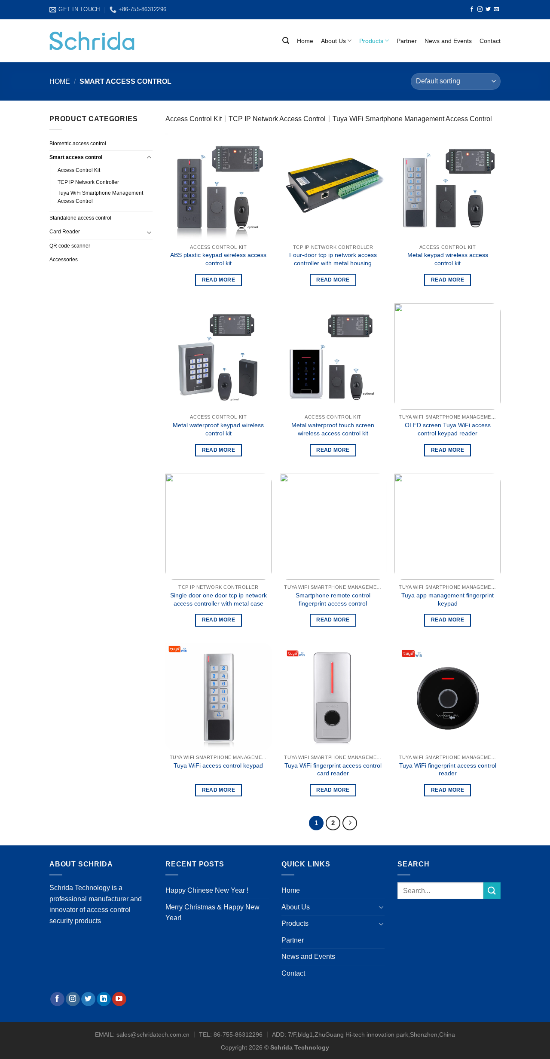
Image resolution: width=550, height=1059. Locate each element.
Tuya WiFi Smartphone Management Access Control (100, 197)
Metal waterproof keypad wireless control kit (218, 429)
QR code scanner (69, 246)
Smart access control (75, 157)
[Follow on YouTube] (119, 999)
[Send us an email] (496, 9)
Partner (407, 40)
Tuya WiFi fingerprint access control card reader (333, 769)
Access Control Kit (79, 170)
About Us (333, 40)
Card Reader (64, 232)
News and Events (448, 40)
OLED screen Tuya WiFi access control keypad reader (448, 429)
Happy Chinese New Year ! (206, 890)
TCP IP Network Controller (88, 182)
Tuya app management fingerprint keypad (447, 599)
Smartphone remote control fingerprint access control (333, 599)
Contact (490, 40)
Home (305, 40)
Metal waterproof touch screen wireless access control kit (332, 429)
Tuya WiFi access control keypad (218, 765)
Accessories (63, 260)
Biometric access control (77, 144)
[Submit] (492, 890)
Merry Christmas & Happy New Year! (212, 912)
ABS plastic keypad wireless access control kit (218, 258)
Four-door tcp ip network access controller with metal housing (333, 258)
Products (371, 40)
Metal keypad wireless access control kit (447, 258)
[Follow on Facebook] (471, 9)
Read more (218, 279)
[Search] (285, 40)
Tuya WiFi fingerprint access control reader (447, 769)
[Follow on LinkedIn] (104, 999)
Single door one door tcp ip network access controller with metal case (218, 599)
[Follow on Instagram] (480, 9)
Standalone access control (80, 218)
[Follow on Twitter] (488, 9)
